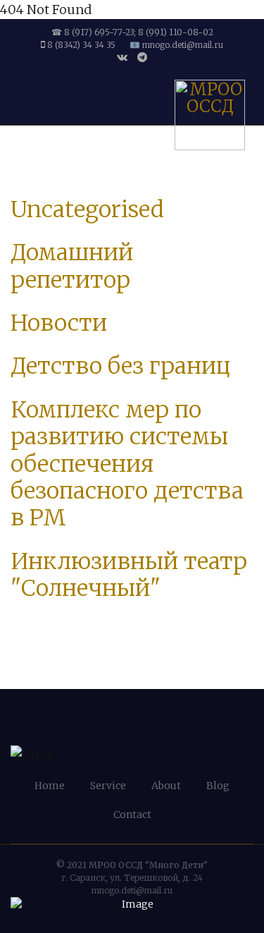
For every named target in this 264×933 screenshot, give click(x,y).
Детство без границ (120, 366)
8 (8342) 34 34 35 (81, 44)
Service (108, 785)
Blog (218, 785)
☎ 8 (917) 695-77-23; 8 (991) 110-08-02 (132, 32)
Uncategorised (87, 209)
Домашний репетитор (72, 265)
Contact (132, 814)
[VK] (122, 57)
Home (49, 785)
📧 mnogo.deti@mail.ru (176, 44)
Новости (59, 323)
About (166, 785)
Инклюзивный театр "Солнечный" (129, 574)
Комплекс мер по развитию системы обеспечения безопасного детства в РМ (127, 464)
